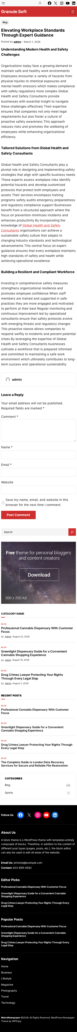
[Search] (72, 532)
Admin (8, 636)
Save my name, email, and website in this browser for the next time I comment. (37, 502)
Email (6, 465)
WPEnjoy (16, 1021)
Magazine (7, 984)
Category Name (12, 613)
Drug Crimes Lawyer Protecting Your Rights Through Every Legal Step (32, 676)
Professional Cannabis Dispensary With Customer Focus (37, 629)
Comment (9, 417)
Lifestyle (6, 978)
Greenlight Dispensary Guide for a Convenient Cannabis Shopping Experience (34, 653)
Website (7, 482)
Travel (5, 996)
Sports (9, 792)
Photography (9, 990)
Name (7, 447)
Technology (8, 1002)
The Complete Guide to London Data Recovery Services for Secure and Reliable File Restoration (34, 764)
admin (17, 41)
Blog (5, 22)
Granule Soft (14, 11)
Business (6, 972)
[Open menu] (3, 3)
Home (4, 966)
